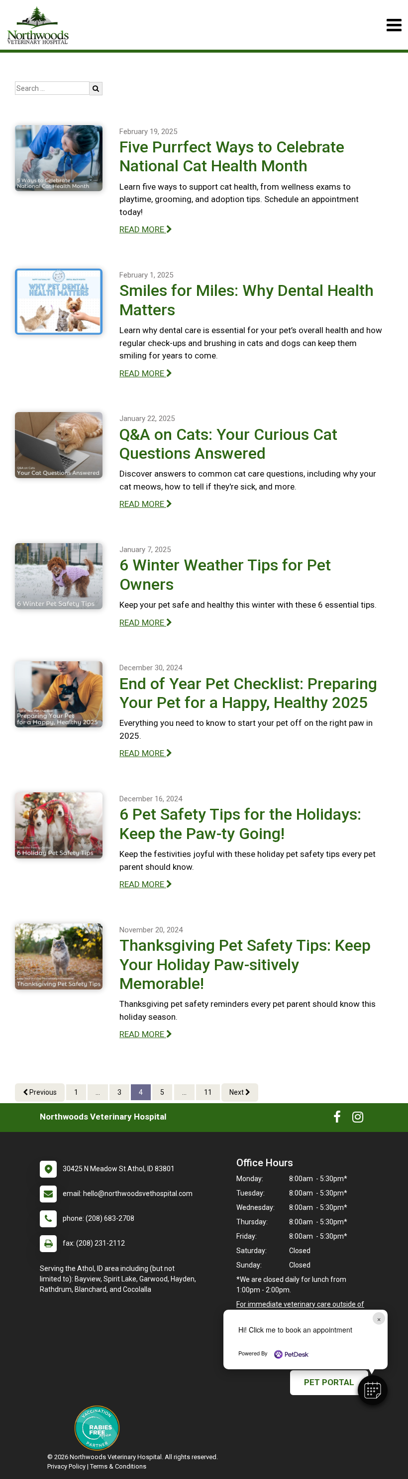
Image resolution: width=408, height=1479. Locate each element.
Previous (42, 1092)
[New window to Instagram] (357, 1119)
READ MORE (142, 229)
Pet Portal (329, 1382)
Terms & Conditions (118, 1466)
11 (208, 1092)
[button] (373, 1390)
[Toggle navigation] (394, 25)
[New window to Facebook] (337, 1119)
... (98, 1092)
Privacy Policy (66, 1466)
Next (237, 1092)
